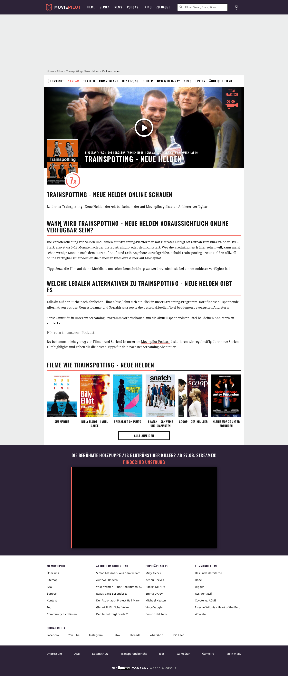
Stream (73, 81)
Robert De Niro (155, 587)
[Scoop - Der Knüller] (193, 395)
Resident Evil (203, 593)
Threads (135, 635)
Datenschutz (100, 653)
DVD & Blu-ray (168, 81)
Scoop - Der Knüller (193, 421)
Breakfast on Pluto (127, 421)
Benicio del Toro (156, 614)
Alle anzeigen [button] (144, 435)
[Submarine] (62, 395)
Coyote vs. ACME (205, 600)
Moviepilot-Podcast (155, 341)
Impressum (54, 653)
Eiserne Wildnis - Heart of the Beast (218, 607)
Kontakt (52, 600)
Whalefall (201, 614)
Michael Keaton (156, 600)
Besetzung (130, 81)
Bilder (148, 81)
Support (52, 593)
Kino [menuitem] (148, 7)
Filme (60, 71)
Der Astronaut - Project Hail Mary (117, 600)
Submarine (61, 421)
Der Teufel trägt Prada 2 (112, 614)
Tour (50, 607)
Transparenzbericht (134, 653)
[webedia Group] (144, 668)
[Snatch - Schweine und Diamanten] (160, 395)
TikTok (116, 635)
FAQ (49, 587)
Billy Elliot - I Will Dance (94, 423)
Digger (199, 587)
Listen (200, 81)
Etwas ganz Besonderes (111, 593)
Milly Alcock (153, 573)
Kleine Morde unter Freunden (226, 423)
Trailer (89, 81)
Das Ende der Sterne (208, 573)
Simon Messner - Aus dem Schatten (119, 573)
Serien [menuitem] (105, 7)
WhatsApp (156, 635)
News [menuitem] (118, 7)
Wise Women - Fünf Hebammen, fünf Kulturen (119, 587)
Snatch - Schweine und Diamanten (160, 423)
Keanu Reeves (155, 580)
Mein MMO (233, 653)
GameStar (183, 653)
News (188, 81)
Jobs (162, 653)
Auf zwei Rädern (107, 580)
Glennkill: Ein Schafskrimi (113, 607)
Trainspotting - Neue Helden (82, 71)
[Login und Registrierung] (236, 7)
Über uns (53, 573)
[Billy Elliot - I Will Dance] (95, 395)
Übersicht (56, 81)
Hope (198, 580)
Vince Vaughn (155, 607)
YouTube (74, 635)
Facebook (53, 635)
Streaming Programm (105, 318)
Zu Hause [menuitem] (163, 7)
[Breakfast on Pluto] (127, 395)
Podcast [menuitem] (133, 7)
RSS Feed (179, 635)
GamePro (208, 653)
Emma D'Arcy (154, 593)
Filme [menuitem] (91, 7)
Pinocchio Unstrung (144, 462)
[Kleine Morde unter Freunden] (226, 395)
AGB (77, 653)
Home (50, 71)
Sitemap (52, 580)
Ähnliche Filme (221, 81)
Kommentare (108, 81)
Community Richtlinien (62, 614)
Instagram (96, 635)
